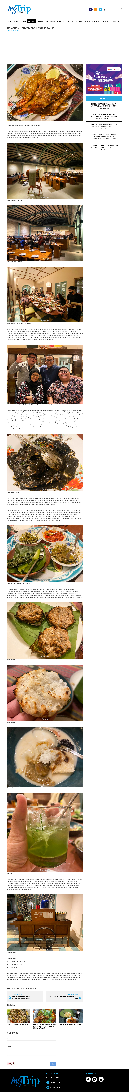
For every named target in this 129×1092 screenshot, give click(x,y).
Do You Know (77, 21)
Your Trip (40, 21)
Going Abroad (20, 21)
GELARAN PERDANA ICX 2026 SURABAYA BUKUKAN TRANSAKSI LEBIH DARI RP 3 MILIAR (104, 147)
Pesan (9, 1054)
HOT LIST (66, 21)
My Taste (31, 21)
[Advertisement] (64, 49)
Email (9, 1046)
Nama (9, 1039)
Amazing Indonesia (53, 21)
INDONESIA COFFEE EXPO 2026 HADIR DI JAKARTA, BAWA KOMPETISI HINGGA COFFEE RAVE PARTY (104, 106)
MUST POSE (96, 21)
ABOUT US (115, 21)
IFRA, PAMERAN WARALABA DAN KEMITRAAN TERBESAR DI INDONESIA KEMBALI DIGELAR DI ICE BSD (104, 116)
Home (10, 21)
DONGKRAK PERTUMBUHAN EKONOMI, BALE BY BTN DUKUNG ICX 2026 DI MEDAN (104, 127)
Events (87, 21)
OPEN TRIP (105, 21)
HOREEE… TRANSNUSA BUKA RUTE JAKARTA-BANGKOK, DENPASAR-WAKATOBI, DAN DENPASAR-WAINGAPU (104, 137)
